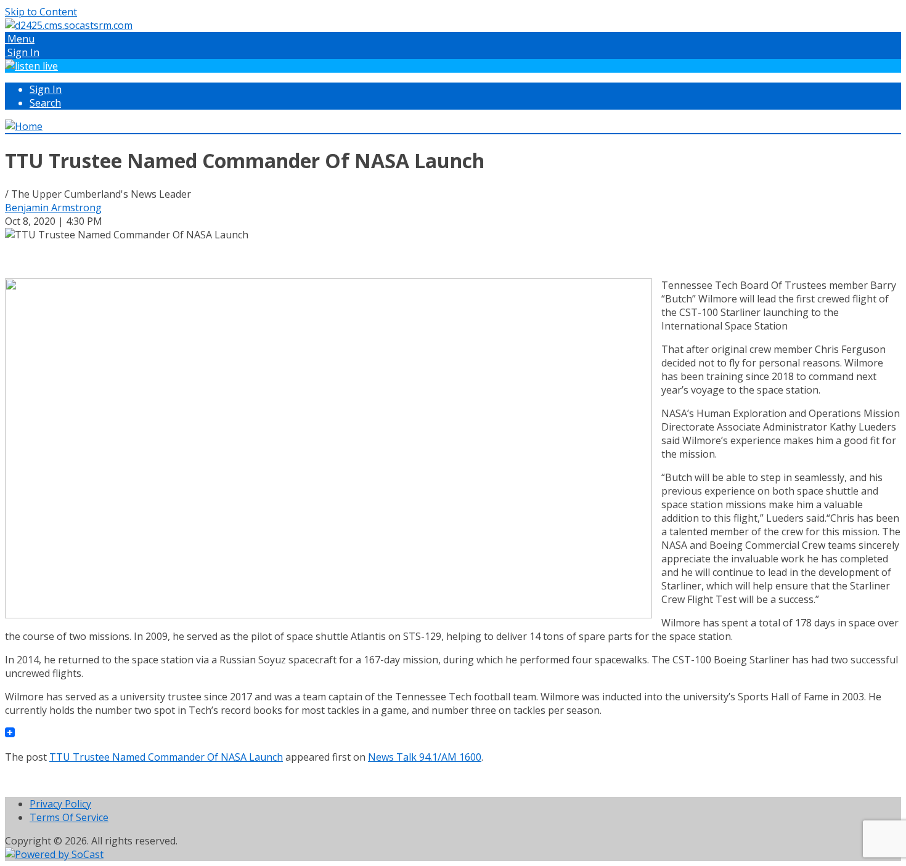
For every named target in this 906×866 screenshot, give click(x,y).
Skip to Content (41, 11)
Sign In (46, 89)
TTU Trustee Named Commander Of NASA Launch (166, 757)
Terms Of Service (69, 817)
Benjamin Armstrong (53, 207)
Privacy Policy (60, 804)
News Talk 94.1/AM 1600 (424, 757)
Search (45, 103)
